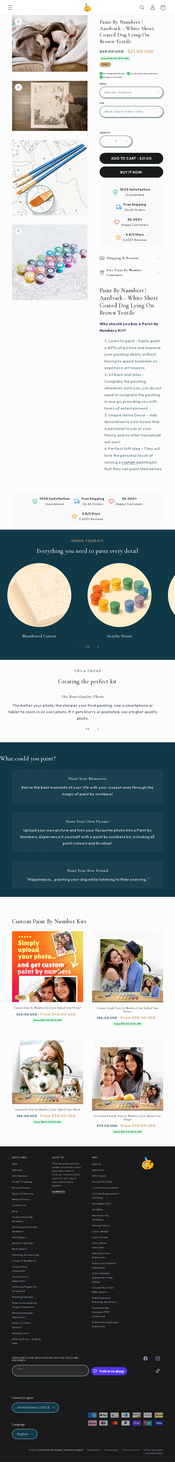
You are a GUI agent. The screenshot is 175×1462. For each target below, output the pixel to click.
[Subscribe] (84, 1370)
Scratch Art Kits (102, 1181)
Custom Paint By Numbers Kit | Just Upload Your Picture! (47, 1007)
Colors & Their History (21, 1325)
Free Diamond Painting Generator (104, 1300)
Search (96, 1164)
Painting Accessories (25, 1254)
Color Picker (100, 1237)
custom (129, 462)
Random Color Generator (101, 1255)
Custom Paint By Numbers (22, 1219)
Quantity (105, 133)
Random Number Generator (22, 1315)
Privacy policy (111, 1450)
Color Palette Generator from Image (102, 1277)
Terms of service (130, 1450)
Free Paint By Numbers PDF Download (100, 1312)
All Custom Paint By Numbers (24, 1229)
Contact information (153, 1450)
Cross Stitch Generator (20, 1269)
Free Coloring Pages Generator (105, 1324)
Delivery (17, 1169)
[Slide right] (98, 647)
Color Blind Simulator (99, 1245)
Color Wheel (100, 1231)
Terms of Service (22, 1193)
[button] (10, 7)
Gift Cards (99, 1175)
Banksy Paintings (23, 1243)
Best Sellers (19, 1248)
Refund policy (94, 1450)
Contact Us (19, 1205)
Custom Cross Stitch (105, 1187)
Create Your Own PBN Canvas (103, 1290)
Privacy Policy (21, 1187)
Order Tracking (22, 1181)
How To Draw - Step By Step (26, 1341)
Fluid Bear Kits (101, 1203)
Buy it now (131, 172)
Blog (15, 1211)
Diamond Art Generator (20, 1279)
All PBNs (97, 1209)
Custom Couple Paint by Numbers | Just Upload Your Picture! (127, 1009)
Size (102, 103)
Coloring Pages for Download (24, 1289)
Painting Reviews (23, 1297)
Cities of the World (24, 1260)
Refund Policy (21, 1199)
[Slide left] (77, 647)
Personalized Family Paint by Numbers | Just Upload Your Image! (127, 1117)
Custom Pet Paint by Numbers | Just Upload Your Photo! (47, 1109)
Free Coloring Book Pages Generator (24, 1305)
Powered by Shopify (73, 1450)
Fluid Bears (19, 1237)
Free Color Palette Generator (104, 1265)
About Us (98, 1169)
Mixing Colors (21, 1333)
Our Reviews (20, 1175)
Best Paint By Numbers (100, 1217)
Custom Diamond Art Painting (105, 1195)
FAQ (14, 1164)
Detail (103, 84)
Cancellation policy (154, 1453)
